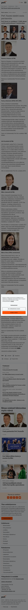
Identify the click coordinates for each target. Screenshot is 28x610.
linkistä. (12, 301)
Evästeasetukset (14, 305)
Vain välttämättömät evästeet (14, 308)
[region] (14, 305)
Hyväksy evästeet (14, 312)
